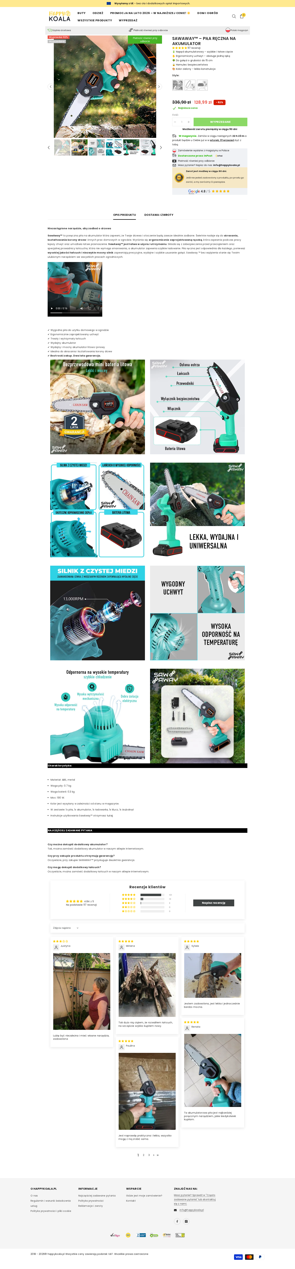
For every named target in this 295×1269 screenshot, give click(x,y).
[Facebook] (177, 1221)
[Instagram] (186, 1221)
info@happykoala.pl (192, 1210)
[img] (60, 941)
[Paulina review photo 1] (147, 1091)
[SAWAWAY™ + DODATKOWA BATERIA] (202, 85)
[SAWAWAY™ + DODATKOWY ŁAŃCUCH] (190, 85)
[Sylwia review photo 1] (212, 975)
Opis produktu (124, 215)
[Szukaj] (234, 16)
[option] (105, 86)
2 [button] (143, 1155)
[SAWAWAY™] (177, 85)
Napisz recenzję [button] (213, 903)
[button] (51, 87)
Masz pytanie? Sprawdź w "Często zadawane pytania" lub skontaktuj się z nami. (195, 1199)
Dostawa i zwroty (158, 215)
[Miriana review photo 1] (147, 985)
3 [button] (149, 1155)
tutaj (110, 815)
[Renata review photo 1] (212, 1070)
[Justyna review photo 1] (81, 991)
